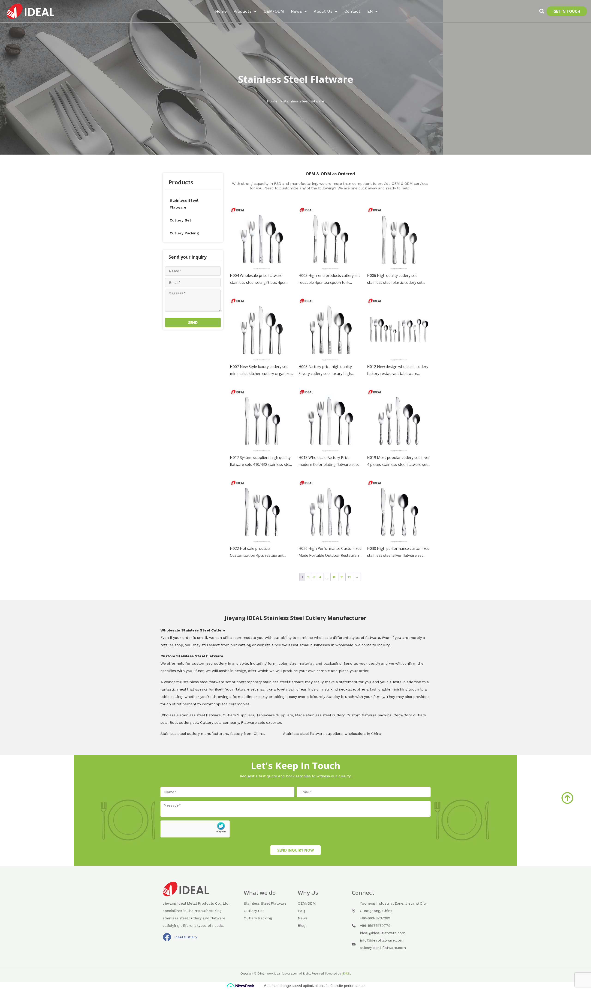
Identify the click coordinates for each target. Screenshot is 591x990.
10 (334, 577)
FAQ (301, 911)
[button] (541, 11)
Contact (352, 11)
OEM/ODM (273, 11)
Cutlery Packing (184, 233)
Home (221, 11)
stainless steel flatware (295, 79)
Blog (301, 925)
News (296, 11)
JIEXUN (346, 973)
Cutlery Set (180, 220)
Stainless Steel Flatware (184, 203)
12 (349, 577)
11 (342, 577)
